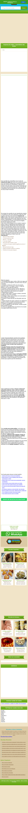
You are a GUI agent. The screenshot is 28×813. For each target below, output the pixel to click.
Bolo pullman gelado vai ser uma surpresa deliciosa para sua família (14, 754)
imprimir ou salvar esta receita (14, 541)
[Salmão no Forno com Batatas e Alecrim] (21, 557)
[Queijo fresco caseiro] (21, 574)
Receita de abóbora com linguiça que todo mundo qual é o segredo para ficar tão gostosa (14, 748)
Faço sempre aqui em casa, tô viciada (10, 493)
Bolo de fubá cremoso (6, 766)
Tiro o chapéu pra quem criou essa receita (11, 492)
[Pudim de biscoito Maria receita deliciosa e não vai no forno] (7, 642)
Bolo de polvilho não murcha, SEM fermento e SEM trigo (14, 490)
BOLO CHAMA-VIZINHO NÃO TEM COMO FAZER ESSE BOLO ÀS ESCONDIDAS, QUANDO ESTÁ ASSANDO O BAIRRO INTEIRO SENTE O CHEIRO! (14, 774)
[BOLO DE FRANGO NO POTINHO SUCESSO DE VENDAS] (21, 625)
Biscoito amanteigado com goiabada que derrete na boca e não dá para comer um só (14, 750)
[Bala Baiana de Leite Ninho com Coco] (7, 574)
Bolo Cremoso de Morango (7, 762)
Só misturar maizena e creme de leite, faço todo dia (13, 489)
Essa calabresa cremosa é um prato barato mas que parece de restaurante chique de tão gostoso (14, 756)
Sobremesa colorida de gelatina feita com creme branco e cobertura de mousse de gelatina (14, 744)
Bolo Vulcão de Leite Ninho (7, 770)
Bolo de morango (5, 776)
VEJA (23, 2)
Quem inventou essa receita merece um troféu (12, 483)
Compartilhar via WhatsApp (14, 533)
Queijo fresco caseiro (21, 580)
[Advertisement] (14, 27)
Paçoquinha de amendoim (7, 563)
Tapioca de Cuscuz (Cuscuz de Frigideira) (11, 475)
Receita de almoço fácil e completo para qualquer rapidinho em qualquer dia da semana (14, 752)
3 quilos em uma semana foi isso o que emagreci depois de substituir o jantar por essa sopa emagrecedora (14, 746)
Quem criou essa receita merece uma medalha (12, 484)
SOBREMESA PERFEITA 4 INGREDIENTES (12, 2)
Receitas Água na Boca (6, 736)
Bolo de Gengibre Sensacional (7, 764)
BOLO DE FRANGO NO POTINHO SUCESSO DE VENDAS (21, 631)
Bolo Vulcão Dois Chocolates (7, 772)
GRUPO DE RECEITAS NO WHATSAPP (14, 499)
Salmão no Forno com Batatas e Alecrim (21, 563)
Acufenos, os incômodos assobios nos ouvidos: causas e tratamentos (7, 631)
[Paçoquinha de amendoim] (7, 557)
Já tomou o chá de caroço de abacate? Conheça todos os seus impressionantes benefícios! (14, 742)
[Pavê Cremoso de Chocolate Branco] (21, 642)
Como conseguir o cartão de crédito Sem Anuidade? (13, 703)
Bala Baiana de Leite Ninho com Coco (7, 580)
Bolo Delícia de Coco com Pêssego (8, 768)
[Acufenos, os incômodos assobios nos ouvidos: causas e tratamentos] (7, 625)
